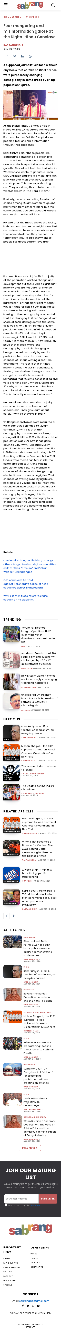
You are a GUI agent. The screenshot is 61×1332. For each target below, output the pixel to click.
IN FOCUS (11, 719)
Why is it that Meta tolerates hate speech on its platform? (25, 598)
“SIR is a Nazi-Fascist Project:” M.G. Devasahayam (36, 1102)
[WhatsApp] (30, 56)
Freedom (25, 710)
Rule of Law (29, 1064)
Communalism (12, 17)
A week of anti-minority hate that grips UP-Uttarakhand (37, 873)
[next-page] (14, 916)
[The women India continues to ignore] (11, 773)
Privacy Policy (35, 1205)
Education (27, 669)
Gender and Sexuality (35, 1117)
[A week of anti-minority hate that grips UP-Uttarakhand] (11, 875)
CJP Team (27, 881)
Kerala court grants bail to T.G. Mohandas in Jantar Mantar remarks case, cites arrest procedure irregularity (39, 898)
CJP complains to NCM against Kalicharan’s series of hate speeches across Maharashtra (25, 583)
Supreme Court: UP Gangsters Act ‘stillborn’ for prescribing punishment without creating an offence (38, 1076)
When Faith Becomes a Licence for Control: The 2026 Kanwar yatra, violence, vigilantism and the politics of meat (38, 849)
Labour (7, 799)
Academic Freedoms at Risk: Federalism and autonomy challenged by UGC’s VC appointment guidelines (39, 659)
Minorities (29, 989)
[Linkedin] (22, 56)
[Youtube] (38, 1306)
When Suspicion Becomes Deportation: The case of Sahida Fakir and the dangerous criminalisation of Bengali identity (40, 1128)
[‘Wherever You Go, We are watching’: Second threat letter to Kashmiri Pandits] (12, 1043)
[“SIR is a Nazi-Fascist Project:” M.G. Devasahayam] (12, 1099)
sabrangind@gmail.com (34, 1301)
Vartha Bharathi (32, 1109)
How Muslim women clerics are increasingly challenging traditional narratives (39, 679)
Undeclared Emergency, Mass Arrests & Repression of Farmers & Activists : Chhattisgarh (39, 700)
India (24, 647)
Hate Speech (31, 17)
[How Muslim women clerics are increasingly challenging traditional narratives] (11, 682)
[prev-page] (6, 916)
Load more (28, 1147)
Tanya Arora (29, 860)
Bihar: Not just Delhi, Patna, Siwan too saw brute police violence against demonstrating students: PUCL (38, 948)
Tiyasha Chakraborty (33, 774)
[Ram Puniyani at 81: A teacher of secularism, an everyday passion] (11, 733)
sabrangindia (13, 45)
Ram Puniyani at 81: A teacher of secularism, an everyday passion (37, 730)
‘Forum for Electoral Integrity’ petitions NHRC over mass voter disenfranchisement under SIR (38, 635)
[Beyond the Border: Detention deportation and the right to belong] (12, 994)
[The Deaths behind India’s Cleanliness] (11, 792)
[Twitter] (14, 56)
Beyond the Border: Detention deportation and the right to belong (38, 997)
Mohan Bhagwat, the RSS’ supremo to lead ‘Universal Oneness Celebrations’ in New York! (38, 751)
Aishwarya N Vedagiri (32, 793)
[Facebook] (6, 56)
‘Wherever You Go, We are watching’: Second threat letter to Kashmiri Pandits (39, 1048)
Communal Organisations (11, 758)
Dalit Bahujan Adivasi (8, 778)
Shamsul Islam (28, 760)
